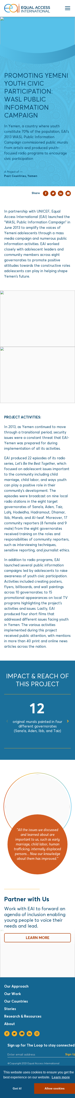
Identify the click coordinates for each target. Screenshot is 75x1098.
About (9, 1024)
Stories (10, 1009)
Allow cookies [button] (55, 1088)
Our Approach (16, 986)
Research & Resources (22, 1016)
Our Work (12, 994)
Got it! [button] (17, 1088)
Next (68, 721)
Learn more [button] (61, 1077)
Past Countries (15, 176)
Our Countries (16, 1001)
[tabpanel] (37, 716)
